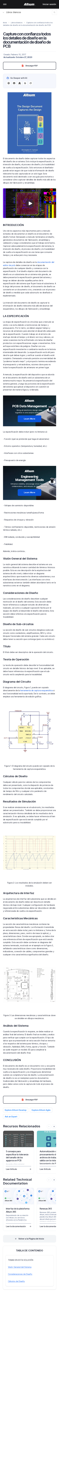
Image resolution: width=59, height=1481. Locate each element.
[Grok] (30, 83)
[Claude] (19, 83)
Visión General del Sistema (19, 1267)
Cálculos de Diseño (16, 1281)
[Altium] (29, 4)
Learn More (29, 418)
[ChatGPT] (8, 83)
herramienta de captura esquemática (36, 690)
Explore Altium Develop (15, 1110)
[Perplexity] (14, 83)
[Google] (25, 83)
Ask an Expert (11, 1116)
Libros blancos (13, 12)
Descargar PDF (31, 65)
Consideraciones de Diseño (20, 1274)
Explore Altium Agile (41, 1110)
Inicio (5, 23)
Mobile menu (5, 4)
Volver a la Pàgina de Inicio (31, 1239)
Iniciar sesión (49, 4)
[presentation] (54, 1126)
